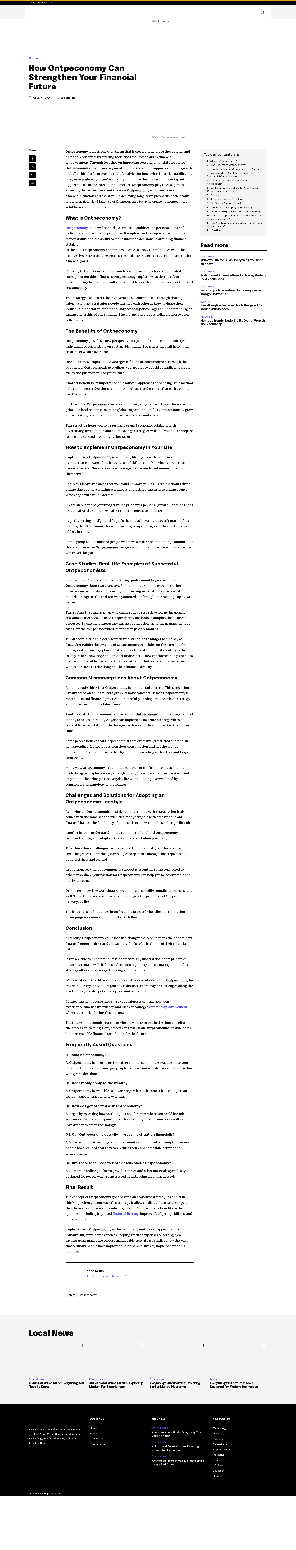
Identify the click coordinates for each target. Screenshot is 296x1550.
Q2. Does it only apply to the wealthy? (233, 207)
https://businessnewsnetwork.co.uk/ (106, 1276)
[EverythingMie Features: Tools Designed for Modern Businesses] (238, 1358)
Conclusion (216, 195)
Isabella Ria (68, 97)
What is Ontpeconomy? (223, 160)
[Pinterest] (32, 175)
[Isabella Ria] (74, 1276)
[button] (262, 12)
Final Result (218, 230)
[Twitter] (32, 166)
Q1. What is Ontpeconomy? (226, 203)
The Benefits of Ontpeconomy (228, 164)
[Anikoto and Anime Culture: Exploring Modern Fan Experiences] (117, 1358)
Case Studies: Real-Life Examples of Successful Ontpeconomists (229, 174)
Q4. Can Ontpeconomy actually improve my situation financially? (234, 217)
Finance (33, 58)
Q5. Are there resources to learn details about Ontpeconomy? (235, 224)
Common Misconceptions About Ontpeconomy (227, 182)
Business (205, 301)
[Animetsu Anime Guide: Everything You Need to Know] (57, 1358)
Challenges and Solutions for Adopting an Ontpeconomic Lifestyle (232, 189)
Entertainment (208, 256)
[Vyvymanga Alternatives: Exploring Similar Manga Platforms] (178, 1358)
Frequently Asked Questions (227, 199)
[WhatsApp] (32, 183)
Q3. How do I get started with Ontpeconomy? (236, 211)
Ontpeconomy (88, 1295)
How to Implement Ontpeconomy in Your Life (236, 169)
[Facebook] (32, 158)
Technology (206, 316)
